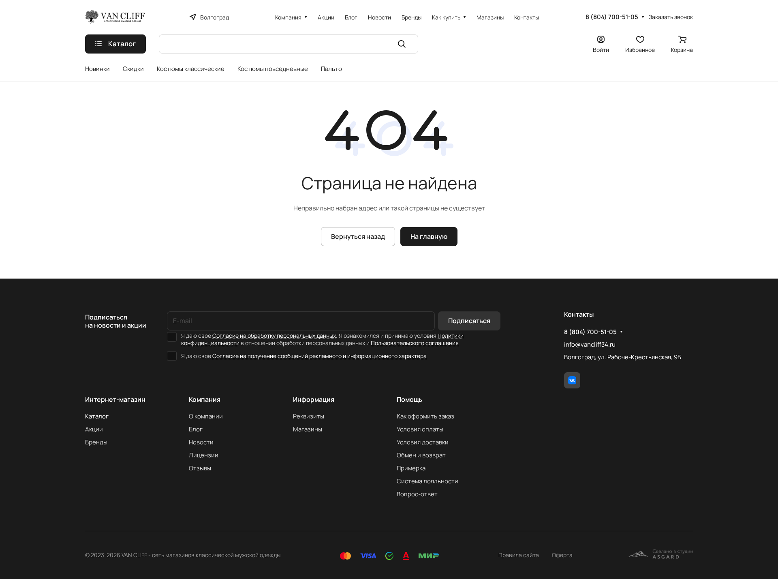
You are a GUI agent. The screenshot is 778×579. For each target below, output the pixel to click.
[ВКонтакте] (572, 380)
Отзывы (200, 468)
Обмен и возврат (421, 455)
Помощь (409, 399)
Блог (196, 429)
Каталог (97, 416)
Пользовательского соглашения (415, 343)
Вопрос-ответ (417, 494)
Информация (313, 399)
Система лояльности (427, 481)
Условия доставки (423, 442)
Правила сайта (518, 555)
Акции (94, 429)
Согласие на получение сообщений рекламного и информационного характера (319, 356)
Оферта (562, 555)
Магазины (307, 429)
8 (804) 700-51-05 (612, 17)
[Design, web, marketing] (660, 555)
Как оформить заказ (425, 416)
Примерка (411, 468)
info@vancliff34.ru (590, 344)
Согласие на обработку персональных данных (274, 335)
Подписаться (469, 320)
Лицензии (203, 455)
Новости (201, 442)
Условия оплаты (420, 429)
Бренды (96, 442)
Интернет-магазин (115, 399)
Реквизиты (308, 416)
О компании (206, 416)
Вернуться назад (358, 236)
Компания (204, 399)
